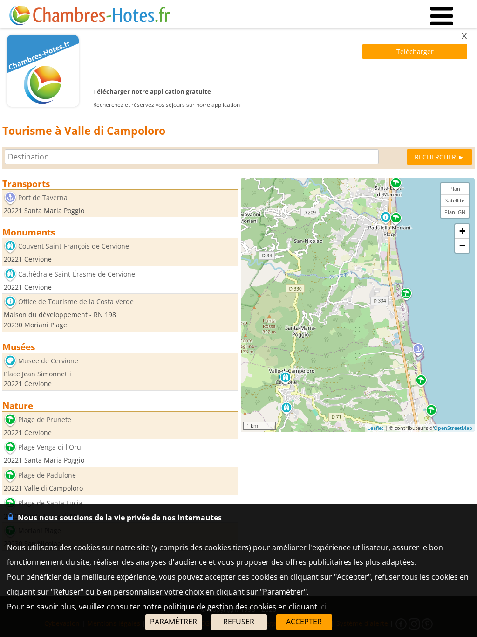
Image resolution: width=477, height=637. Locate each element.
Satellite (454, 200)
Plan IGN (454, 211)
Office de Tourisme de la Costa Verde (76, 302)
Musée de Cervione (48, 360)
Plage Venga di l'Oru (49, 447)
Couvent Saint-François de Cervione (73, 246)
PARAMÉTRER (173, 621)
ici (323, 607)
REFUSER (238, 621)
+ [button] (462, 231)
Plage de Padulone (47, 475)
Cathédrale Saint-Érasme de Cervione (76, 274)
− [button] (462, 245)
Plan (455, 188)
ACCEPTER (304, 621)
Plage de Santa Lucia (50, 503)
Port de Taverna (43, 197)
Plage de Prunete (44, 419)
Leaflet (375, 427)
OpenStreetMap (453, 427)
